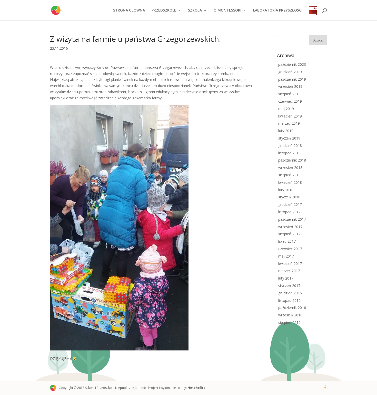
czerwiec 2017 (290, 248)
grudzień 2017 (290, 204)
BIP (313, 16)
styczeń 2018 (289, 197)
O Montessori (227, 10)
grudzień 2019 (290, 71)
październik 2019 (292, 79)
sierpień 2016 (289, 322)
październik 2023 (292, 64)
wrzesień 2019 (290, 86)
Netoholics (196, 388)
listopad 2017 (289, 211)
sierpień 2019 (289, 93)
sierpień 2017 (289, 233)
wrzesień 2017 (290, 226)
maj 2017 (286, 256)
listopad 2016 (289, 300)
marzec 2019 (289, 123)
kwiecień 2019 (290, 116)
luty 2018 (285, 189)
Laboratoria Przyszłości (277, 10)
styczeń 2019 (289, 138)
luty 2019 (285, 130)
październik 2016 (292, 307)
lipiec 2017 (287, 241)
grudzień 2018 (290, 145)
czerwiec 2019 (290, 101)
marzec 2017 (289, 270)
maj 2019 (286, 108)
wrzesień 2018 (290, 167)
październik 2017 (292, 219)
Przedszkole (164, 10)
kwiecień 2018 (290, 182)
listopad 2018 (289, 153)
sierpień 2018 (289, 175)
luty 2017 (285, 278)
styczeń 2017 (289, 285)
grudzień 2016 (290, 293)
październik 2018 (292, 160)
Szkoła (195, 10)
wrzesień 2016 (290, 315)
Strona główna (129, 10)
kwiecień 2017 (290, 263)
